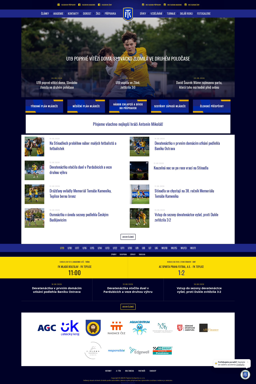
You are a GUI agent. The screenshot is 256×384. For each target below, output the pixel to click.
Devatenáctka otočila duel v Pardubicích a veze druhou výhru (81, 169)
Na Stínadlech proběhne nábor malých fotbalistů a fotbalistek (83, 145)
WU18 (164, 248)
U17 (77, 248)
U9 (137, 248)
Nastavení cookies (128, 383)
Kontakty (73, 13)
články (45, 13)
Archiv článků (128, 236)
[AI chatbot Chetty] (245, 374)
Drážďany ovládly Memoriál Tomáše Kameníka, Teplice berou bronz (80, 193)
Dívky (143, 13)
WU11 (193, 248)
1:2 (181, 272)
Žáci (98, 13)
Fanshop (153, 370)
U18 (70, 248)
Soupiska (123, 254)
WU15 (174, 248)
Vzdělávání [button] (156, 13)
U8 (143, 248)
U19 (62, 248)
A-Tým (118, 370)
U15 (92, 248)
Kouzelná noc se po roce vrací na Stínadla (181, 168)
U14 (100, 248)
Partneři (141, 370)
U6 (156, 248)
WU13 (184, 248)
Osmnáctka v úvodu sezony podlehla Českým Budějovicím (79, 217)
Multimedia (129, 370)
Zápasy (132, 254)
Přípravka (110, 13)
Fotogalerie (204, 13)
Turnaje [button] (171, 13)
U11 (122, 248)
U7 (150, 248)
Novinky (108, 370)
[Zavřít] (247, 362)
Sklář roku (186, 13)
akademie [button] (58, 13)
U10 (130, 248)
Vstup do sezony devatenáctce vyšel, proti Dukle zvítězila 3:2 (186, 217)
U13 (107, 248)
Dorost (87, 13)
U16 (85, 248)
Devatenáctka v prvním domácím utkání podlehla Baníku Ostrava (187, 145)
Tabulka (142, 254)
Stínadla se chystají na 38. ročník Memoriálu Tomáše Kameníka (184, 193)
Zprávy (113, 254)
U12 (115, 248)
